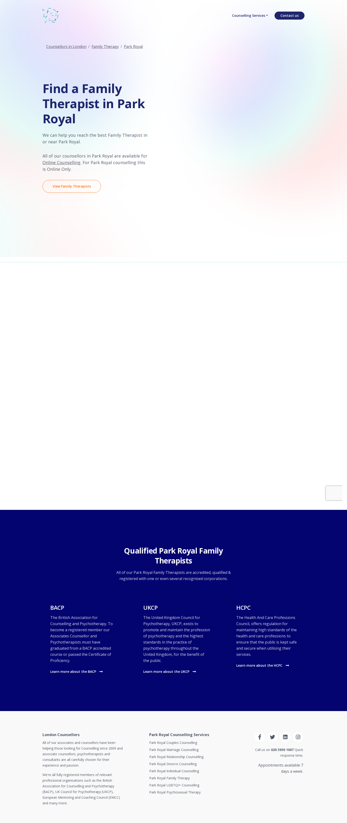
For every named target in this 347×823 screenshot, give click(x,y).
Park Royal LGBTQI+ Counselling (174, 785)
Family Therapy (105, 46)
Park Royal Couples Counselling (173, 742)
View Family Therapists (72, 186)
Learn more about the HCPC (259, 665)
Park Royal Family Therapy (169, 778)
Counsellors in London (66, 46)
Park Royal (133, 46)
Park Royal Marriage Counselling (174, 749)
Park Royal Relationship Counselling (176, 757)
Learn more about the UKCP (166, 671)
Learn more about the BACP (73, 671)
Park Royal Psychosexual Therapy (175, 792)
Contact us (289, 15)
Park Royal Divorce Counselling (173, 764)
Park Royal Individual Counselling (174, 771)
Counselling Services (248, 15)
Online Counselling (61, 162)
